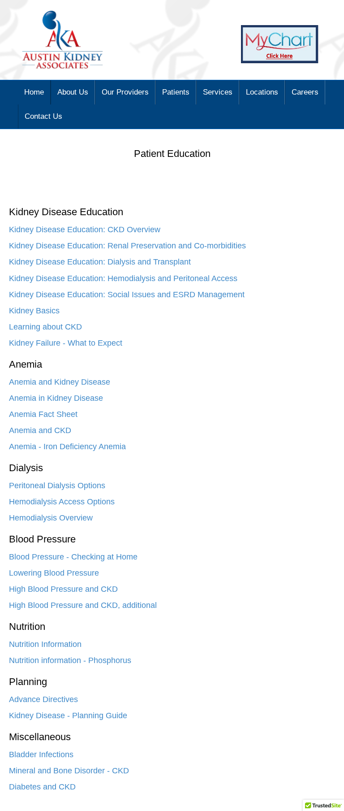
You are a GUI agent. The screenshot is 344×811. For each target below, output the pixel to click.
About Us (72, 92)
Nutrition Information (45, 644)
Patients (175, 92)
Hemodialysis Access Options (62, 501)
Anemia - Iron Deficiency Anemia (67, 446)
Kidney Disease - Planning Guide (68, 715)
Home (34, 92)
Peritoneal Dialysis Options (57, 485)
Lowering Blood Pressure (54, 572)
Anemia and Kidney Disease (59, 381)
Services (217, 92)
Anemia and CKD (40, 430)
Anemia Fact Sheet (43, 414)
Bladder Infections (41, 754)
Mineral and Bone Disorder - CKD (69, 770)
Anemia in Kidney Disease (56, 398)
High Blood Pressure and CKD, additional (83, 605)
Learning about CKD (45, 326)
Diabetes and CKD (42, 786)
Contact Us (43, 116)
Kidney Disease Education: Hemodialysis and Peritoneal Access (123, 278)
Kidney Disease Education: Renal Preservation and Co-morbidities (127, 245)
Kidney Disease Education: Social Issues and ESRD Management (127, 294)
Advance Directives (43, 699)
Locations (262, 92)
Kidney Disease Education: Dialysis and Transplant (100, 261)
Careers (305, 92)
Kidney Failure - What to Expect (65, 342)
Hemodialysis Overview (51, 517)
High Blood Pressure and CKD (63, 589)
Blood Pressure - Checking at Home (73, 556)
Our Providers (125, 92)
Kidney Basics (34, 310)
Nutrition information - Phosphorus (70, 660)
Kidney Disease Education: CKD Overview (84, 229)
